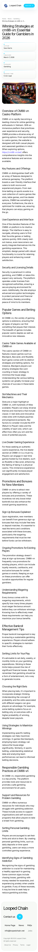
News (10, 19)
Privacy (15, 945)
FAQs (29, 925)
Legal (28, 945)
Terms (22, 945)
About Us (7, 945)
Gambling (16, 19)
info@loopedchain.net (14, 931)
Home (4, 19)
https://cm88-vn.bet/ (12, 152)
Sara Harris (8, 48)
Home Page (10, 925)
